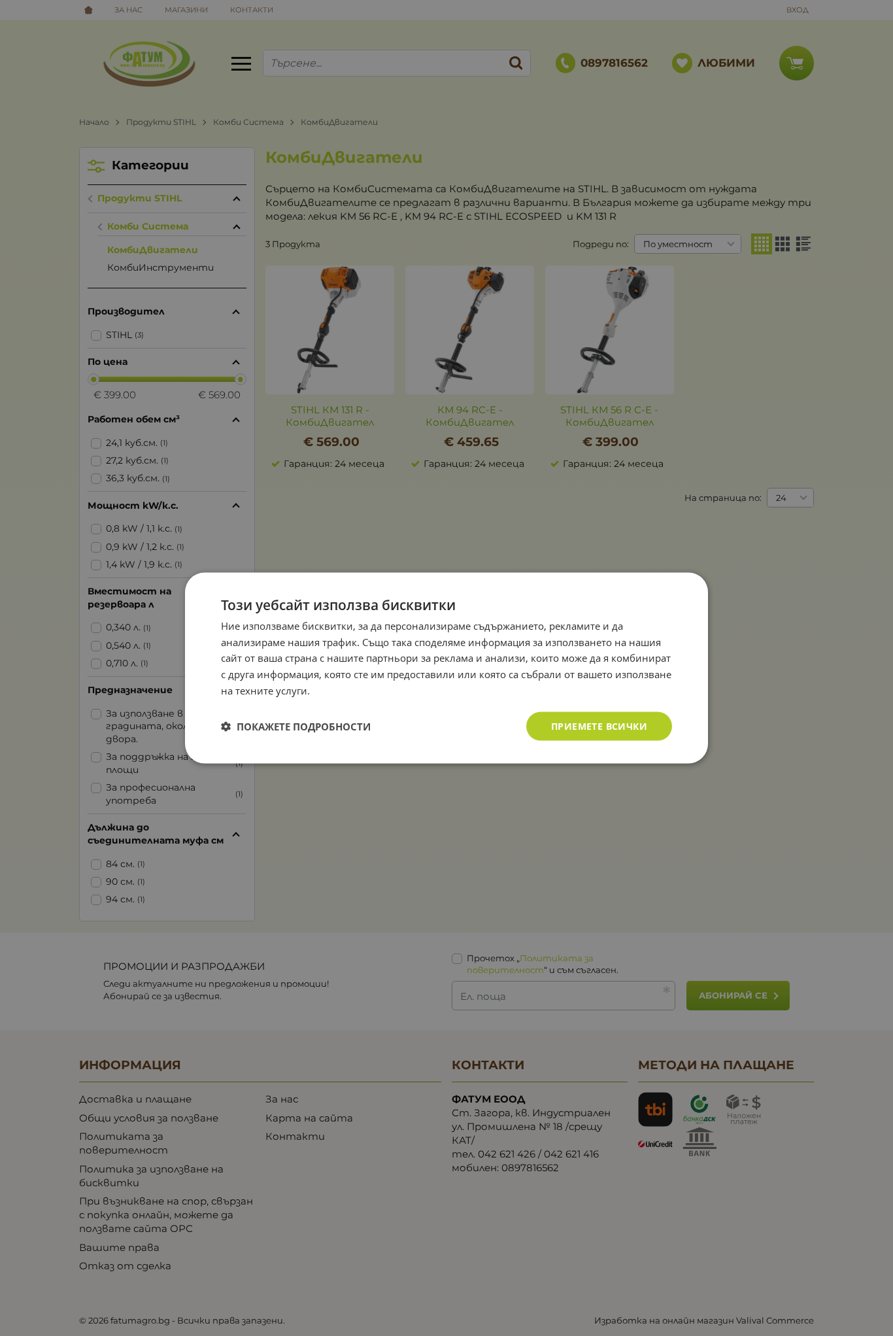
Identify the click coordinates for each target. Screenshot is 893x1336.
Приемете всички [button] (599, 725)
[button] (296, 726)
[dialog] (446, 668)
